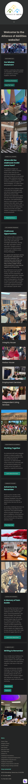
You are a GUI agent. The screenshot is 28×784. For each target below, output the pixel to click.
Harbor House (8, 362)
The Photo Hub (9, 525)
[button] (25, 781)
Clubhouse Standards (11, 80)
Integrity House (9, 342)
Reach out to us (10, 217)
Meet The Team (9, 85)
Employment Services (11, 382)
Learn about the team (12, 473)
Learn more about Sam (12, 637)
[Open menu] (14, 22)
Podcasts (7, 690)
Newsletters (8, 686)
